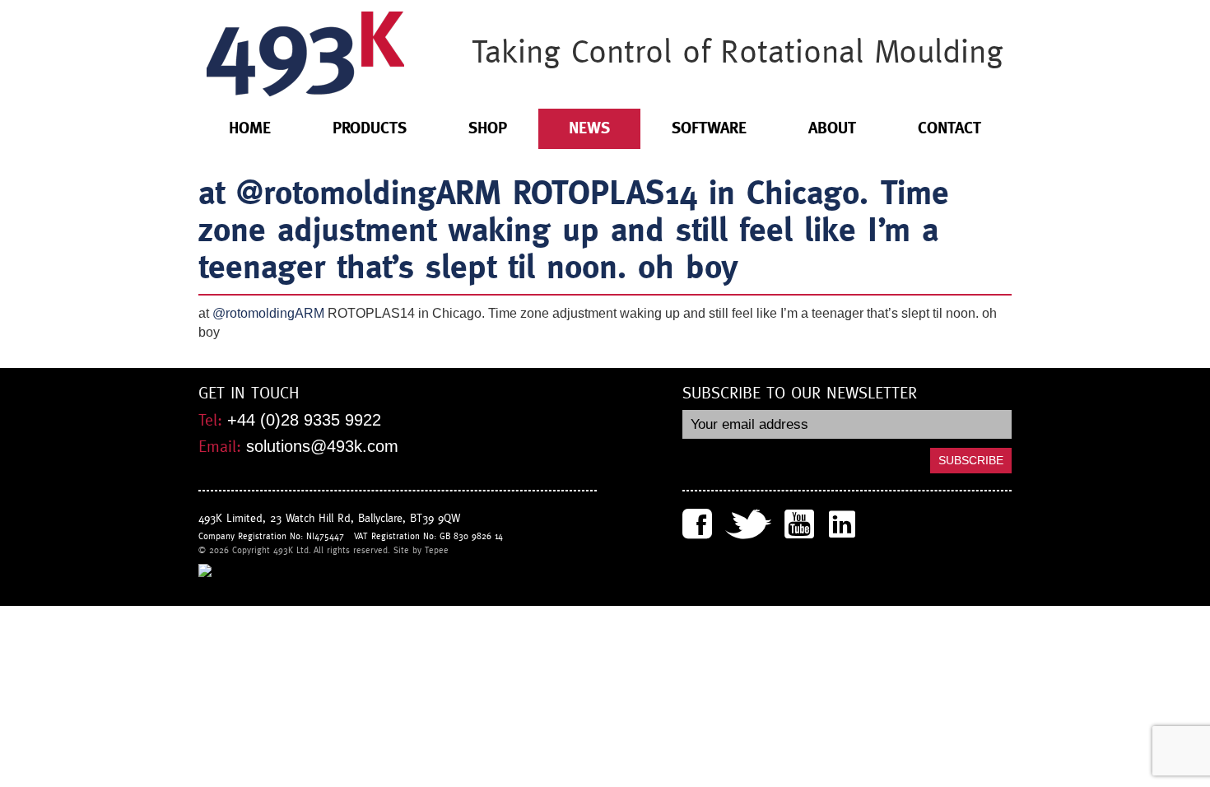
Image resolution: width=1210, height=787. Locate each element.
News (589, 128)
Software (709, 128)
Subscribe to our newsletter (799, 393)
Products (370, 128)
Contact (949, 128)
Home (250, 128)
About (832, 128)
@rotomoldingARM (268, 313)
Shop (487, 128)
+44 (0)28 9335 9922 (304, 420)
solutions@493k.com (322, 446)
